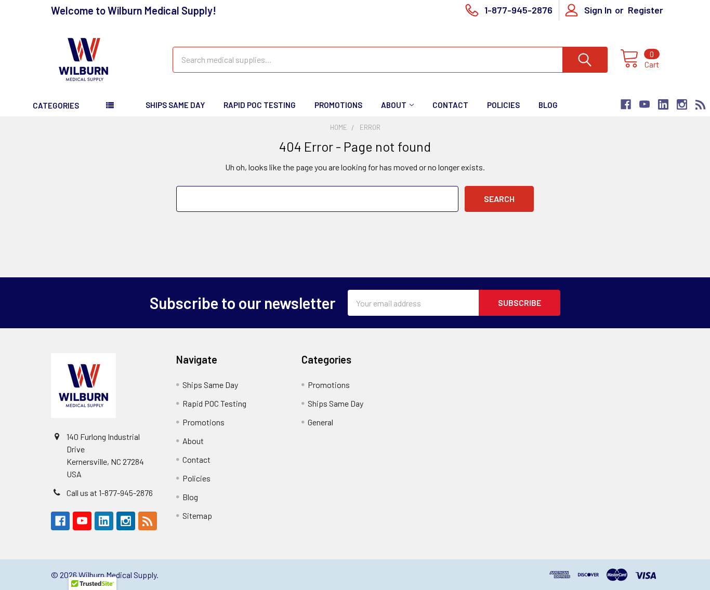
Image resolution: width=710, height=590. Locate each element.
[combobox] (390, 60)
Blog (548, 105)
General (320, 422)
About (393, 105)
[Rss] (700, 104)
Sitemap (197, 515)
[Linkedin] (663, 104)
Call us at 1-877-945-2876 (110, 493)
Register (645, 10)
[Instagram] (682, 104)
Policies (503, 105)
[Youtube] (644, 104)
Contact (450, 105)
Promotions (338, 105)
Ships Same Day (175, 105)
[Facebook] (625, 104)
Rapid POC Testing (259, 105)
